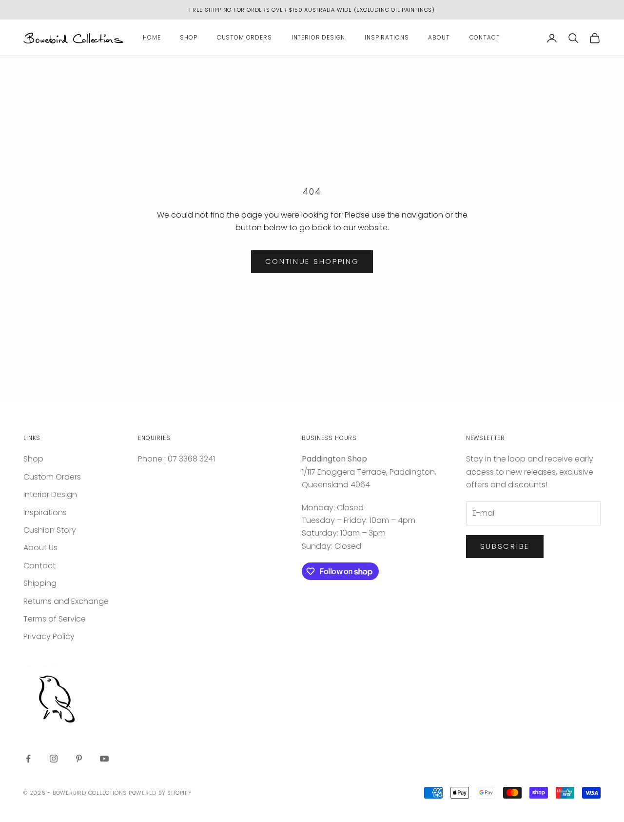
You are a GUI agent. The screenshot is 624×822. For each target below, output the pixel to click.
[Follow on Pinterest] (79, 758)
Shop (188, 38)
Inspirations (387, 38)
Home (151, 38)
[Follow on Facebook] (28, 758)
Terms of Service (54, 618)
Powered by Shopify (160, 793)
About (438, 38)
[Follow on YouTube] (104, 758)
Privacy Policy (49, 636)
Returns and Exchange (66, 601)
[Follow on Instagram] (53, 758)
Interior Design (319, 38)
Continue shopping (312, 261)
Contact (484, 38)
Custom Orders (244, 38)
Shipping (40, 583)
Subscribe (504, 546)
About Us (40, 547)
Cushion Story (49, 530)
